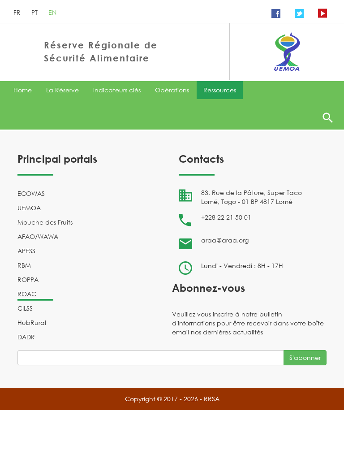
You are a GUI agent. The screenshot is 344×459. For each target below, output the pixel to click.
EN (52, 12)
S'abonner (305, 357)
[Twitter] (299, 13)
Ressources (219, 90)
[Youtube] (322, 13)
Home (22, 90)
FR (17, 12)
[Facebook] (276, 13)
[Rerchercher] (327, 118)
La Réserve (62, 90)
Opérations (172, 90)
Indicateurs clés (117, 90)
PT (35, 12)
